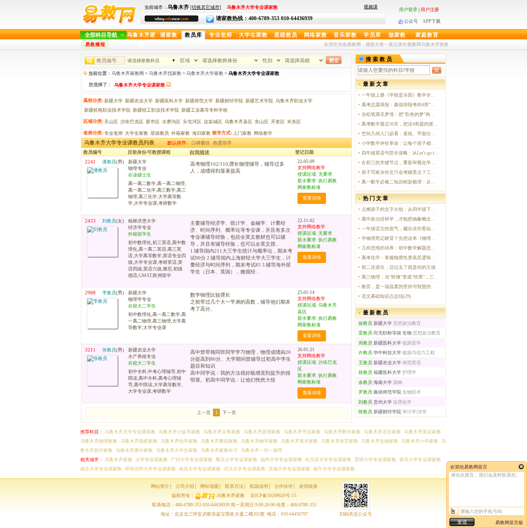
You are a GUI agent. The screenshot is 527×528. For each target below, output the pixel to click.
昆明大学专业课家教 (375, 459)
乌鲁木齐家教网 (127, 73)
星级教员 (285, 35)
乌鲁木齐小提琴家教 (179, 432)
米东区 (294, 121)
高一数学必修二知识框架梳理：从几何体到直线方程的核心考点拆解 (400, 182)
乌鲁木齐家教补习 (219, 450)
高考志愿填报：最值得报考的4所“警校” (400, 104)
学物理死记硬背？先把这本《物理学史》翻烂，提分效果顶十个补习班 (400, 238)
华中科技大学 (379, 352)
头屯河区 (192, 121)
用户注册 (430, 9)
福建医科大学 (379, 372)
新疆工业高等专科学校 (204, 110)
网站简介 (160, 486)
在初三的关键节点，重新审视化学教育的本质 (400, 162)
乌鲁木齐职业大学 (293, 101)
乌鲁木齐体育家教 (339, 441)
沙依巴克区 (132, 121)
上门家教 (242, 133)
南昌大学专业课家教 (200, 469)
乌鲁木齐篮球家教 (261, 432)
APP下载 (431, 21)
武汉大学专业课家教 (244, 469)
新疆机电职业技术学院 (107, 110)
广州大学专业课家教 (192, 459)
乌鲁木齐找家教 (165, 73)
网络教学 (263, 133)
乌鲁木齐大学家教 (204, 73)
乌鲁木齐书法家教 (302, 432)
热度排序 (222, 143)
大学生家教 (253, 35)
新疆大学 (113, 101)
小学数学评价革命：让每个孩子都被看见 (400, 143)
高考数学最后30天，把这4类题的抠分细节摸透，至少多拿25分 (400, 124)
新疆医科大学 (169, 101)
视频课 (371, 7)
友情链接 (308, 486)
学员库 (372, 35)
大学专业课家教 (151, 459)
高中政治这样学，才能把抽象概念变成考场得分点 (400, 219)
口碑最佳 (200, 143)
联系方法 (234, 486)
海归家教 (201, 133)
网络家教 (315, 35)
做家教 (397, 35)
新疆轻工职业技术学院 (156, 110)
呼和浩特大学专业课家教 (150, 469)
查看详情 (311, 198)
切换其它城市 (206, 7)
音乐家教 (345, 35)
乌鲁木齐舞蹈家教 (219, 441)
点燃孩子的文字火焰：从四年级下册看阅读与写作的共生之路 (400, 209)
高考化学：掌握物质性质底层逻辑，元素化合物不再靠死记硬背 (400, 257)
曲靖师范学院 (379, 392)
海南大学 (375, 382)
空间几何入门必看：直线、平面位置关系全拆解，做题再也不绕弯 (400, 133)
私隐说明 (259, 486)
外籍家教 (180, 133)
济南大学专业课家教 (289, 469)
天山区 (111, 121)
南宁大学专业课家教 (334, 469)
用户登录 (408, 9)
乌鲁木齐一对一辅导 (261, 450)
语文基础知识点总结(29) (386, 296)
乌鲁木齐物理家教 (98, 441)
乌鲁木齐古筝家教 (221, 432)
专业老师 (220, 35)
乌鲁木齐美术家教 (299, 441)
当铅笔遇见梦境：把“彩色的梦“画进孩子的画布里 (400, 114)
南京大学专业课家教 (101, 469)
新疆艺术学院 (259, 101)
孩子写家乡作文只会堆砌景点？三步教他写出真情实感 (400, 172)
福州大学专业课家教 (281, 459)
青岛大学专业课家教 (420, 459)
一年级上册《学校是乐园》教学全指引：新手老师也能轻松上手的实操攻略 (400, 95)
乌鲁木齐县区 (238, 121)
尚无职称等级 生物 (385, 333)
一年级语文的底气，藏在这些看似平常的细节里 (400, 228)
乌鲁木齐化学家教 (179, 441)
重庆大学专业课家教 (236, 459)
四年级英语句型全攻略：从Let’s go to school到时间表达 (400, 153)
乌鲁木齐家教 (141, 35)
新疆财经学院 (229, 101)
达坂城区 (213, 121)
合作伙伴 (283, 486)
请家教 (168, 35)
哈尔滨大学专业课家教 (328, 459)
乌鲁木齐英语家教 (422, 432)
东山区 (262, 121)
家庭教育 (427, 35)
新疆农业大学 (139, 101)
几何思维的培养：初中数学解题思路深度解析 (400, 248)
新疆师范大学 (199, 101)
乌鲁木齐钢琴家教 (259, 441)
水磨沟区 (171, 121)
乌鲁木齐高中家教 (134, 450)
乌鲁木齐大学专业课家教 (130, 432)
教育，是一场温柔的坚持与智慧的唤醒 (400, 286)
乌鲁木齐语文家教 (382, 432)
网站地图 (209, 486)
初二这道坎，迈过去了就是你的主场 (398, 267)
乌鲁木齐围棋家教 (138, 441)
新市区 (153, 121)
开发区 (278, 121)
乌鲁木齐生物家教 (379, 441)
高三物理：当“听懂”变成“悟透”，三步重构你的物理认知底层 (400, 277)
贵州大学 (375, 402)
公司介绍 (185, 486)
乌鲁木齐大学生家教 (177, 450)
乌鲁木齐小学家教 (419, 441)
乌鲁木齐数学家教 (342, 432)
